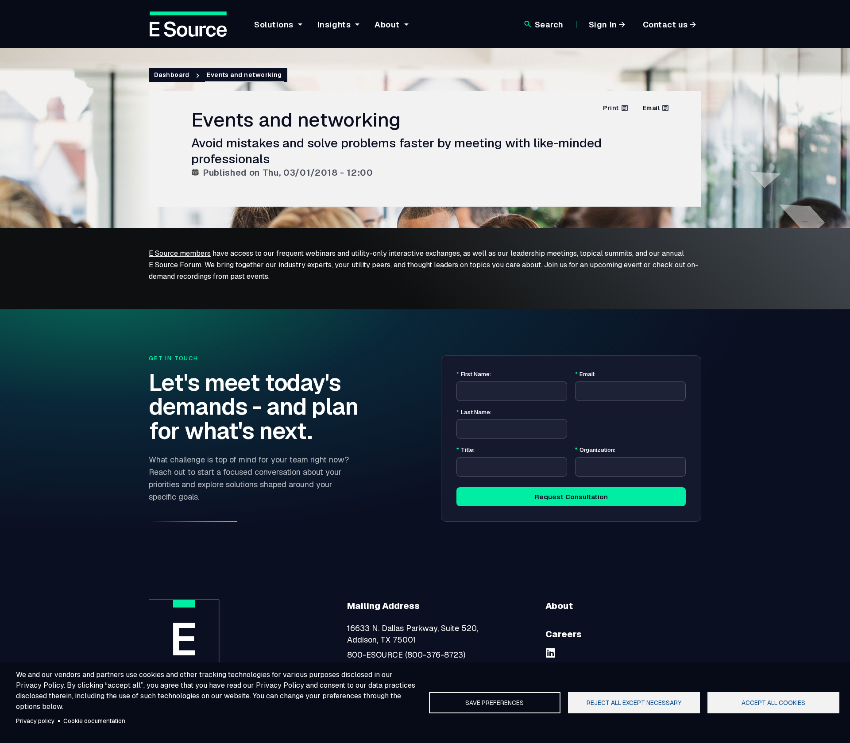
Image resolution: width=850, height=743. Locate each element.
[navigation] (330, 29)
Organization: (595, 450)
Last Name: (473, 412)
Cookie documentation (94, 721)
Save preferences (494, 703)
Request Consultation (571, 497)
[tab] (277, 31)
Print (610, 108)
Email (651, 108)
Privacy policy (35, 721)
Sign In (603, 24)
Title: (465, 450)
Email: (585, 374)
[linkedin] (550, 652)
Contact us (665, 24)
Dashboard (171, 75)
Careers (563, 634)
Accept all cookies (773, 703)
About (559, 606)
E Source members (180, 253)
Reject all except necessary (634, 703)
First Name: (473, 374)
